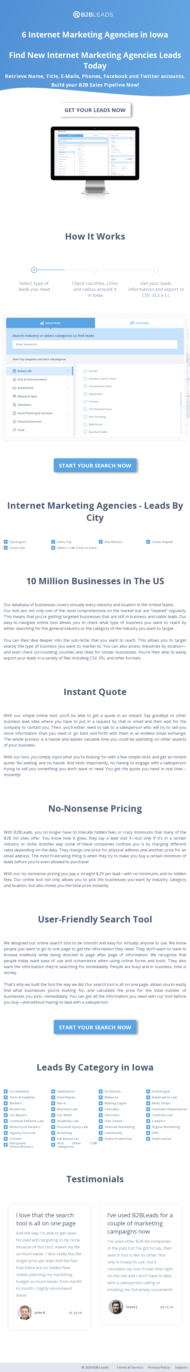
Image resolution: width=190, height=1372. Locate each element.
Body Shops (161, 1103)
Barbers (16, 1103)
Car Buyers (18, 1115)
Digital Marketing (166, 1126)
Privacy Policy (159, 1367)
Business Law (67, 1109)
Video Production (118, 1138)
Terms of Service (130, 1367)
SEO (155, 1132)
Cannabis (112, 1109)
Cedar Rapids (162, 542)
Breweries (18, 1109)
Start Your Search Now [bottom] (95, 465)
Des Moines (113, 542)
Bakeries (111, 1097)
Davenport (18, 542)
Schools (16, 1138)
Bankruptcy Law (164, 1097)
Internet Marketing (120, 1126)
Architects (113, 1091)
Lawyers (158, 1121)
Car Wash (64, 1115)
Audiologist (161, 1091)
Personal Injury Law (72, 1126)
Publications (161, 1138)
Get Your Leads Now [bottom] (95, 109)
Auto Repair (66, 1097)
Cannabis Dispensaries (169, 1109)
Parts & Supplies (22, 1097)
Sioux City (17, 547)
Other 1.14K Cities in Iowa (76, 547)
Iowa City (64, 542)
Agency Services (23, 1132)
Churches (112, 1115)
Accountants (19, 1091)
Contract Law (162, 1115)
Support (181, 1367)
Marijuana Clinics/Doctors (21, 1144)
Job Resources (68, 1138)
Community (113, 1132)
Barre (61, 1103)
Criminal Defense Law (27, 1121)
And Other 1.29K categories (77, 1144)
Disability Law (68, 1121)
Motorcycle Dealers (25, 1126)
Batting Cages (116, 1103)
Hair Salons (114, 1121)
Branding (64, 1132)
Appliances (65, 1091)
